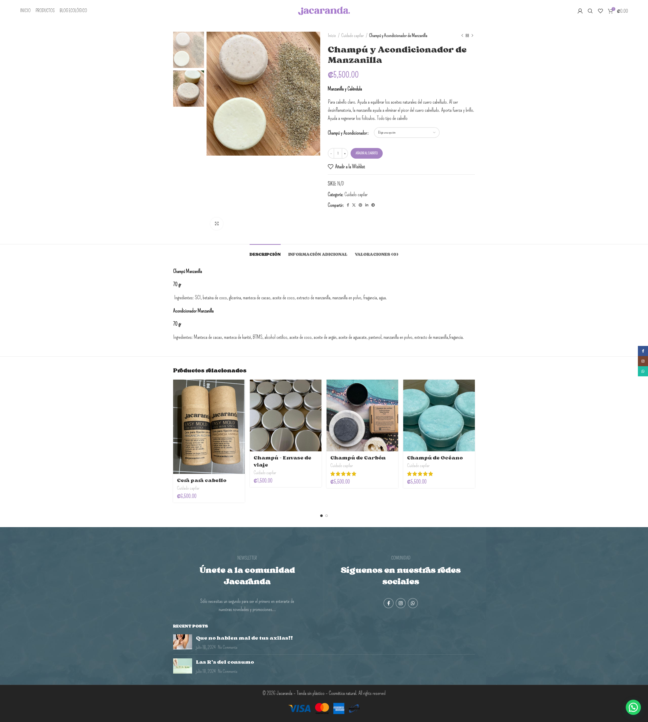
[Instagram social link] (401, 603)
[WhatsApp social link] (413, 603)
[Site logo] (324, 10)
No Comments (227, 647)
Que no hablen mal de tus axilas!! (244, 638)
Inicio (332, 35)
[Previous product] (462, 35)
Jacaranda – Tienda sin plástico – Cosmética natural (316, 693)
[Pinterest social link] (360, 205)
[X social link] (354, 205)
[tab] (265, 252)
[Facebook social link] (348, 205)
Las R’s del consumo (225, 662)
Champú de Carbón (358, 458)
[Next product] (472, 35)
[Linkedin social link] (367, 205)
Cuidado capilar (352, 35)
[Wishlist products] (600, 11)
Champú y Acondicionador (347, 133)
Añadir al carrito (367, 153)
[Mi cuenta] (580, 11)
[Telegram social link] (373, 205)
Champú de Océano (435, 458)
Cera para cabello (201, 480)
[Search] (590, 11)
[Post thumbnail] (182, 642)
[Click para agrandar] (216, 223)
